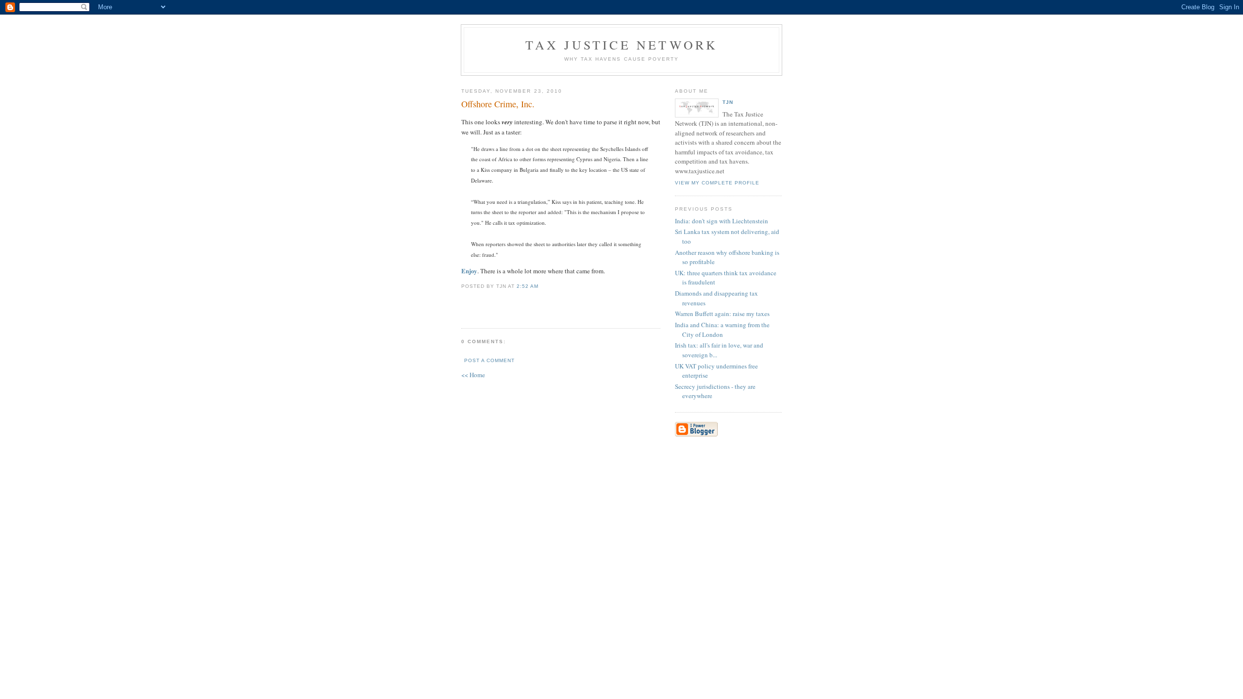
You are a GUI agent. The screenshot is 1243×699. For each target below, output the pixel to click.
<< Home (473, 374)
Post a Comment (489, 360)
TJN (727, 102)
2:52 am (527, 286)
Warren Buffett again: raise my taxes (722, 313)
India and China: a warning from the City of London (722, 329)
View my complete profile (717, 182)
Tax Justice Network (621, 44)
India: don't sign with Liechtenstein (721, 220)
